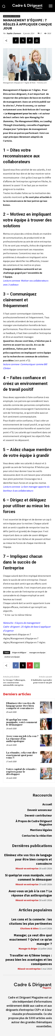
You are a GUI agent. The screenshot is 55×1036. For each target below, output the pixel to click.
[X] (23, 40)
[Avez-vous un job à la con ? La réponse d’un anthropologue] (46, 740)
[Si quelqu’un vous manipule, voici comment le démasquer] (46, 724)
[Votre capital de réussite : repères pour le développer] (46, 773)
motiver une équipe (12, 657)
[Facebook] (16, 40)
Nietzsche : (9, 622)
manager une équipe (37, 652)
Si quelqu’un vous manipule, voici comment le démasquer (21, 722)
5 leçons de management (27, 622)
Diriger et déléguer (19, 652)
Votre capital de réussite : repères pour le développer (21, 772)
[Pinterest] (30, 40)
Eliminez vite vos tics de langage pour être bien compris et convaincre (20, 706)
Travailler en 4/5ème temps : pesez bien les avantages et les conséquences (29, 959)
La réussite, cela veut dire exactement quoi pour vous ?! (21, 755)
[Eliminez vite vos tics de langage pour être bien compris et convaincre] (46, 707)
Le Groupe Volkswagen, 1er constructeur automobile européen (14, 682)
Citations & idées (29, 928)
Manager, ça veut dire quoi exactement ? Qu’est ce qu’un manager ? (30, 939)
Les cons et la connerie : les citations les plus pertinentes (30, 921)
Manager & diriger (12, 16)
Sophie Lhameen (14, 33)
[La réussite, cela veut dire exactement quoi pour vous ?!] (46, 757)
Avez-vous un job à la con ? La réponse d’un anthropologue (22, 739)
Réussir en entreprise (27, 868)
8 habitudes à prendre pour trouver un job (41, 681)
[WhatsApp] (37, 40)
